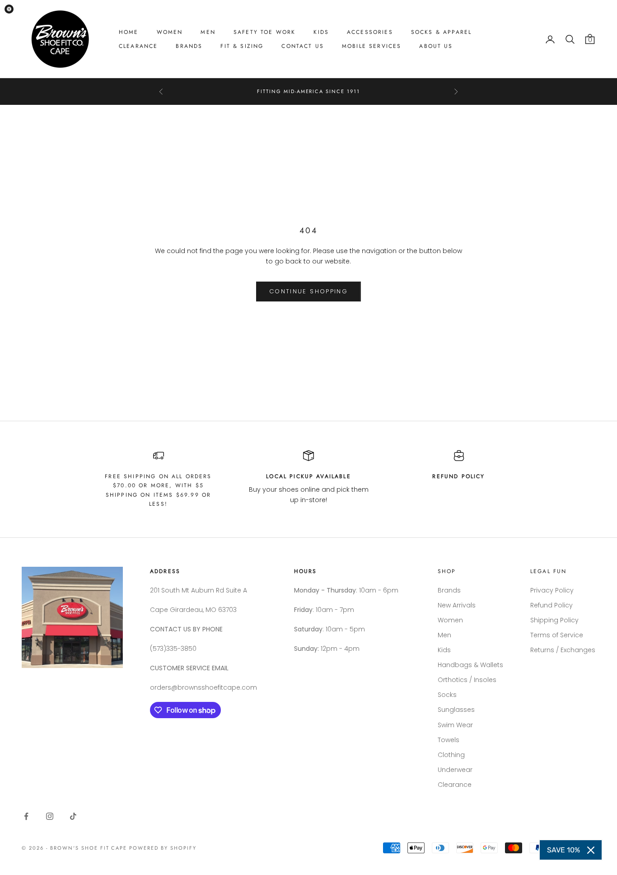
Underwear (455, 769)
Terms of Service (556, 635)
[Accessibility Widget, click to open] (9, 9)
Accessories (370, 32)
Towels (448, 739)
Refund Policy (551, 605)
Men (208, 32)
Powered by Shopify (162, 847)
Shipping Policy (554, 620)
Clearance (138, 46)
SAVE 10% (563, 850)
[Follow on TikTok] (73, 816)
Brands (189, 46)
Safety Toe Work (264, 32)
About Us (436, 46)
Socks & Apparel (441, 32)
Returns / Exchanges (562, 649)
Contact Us (302, 46)
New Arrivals (457, 605)
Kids (321, 32)
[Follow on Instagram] (49, 816)
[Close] (590, 850)
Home (129, 32)
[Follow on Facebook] (26, 816)
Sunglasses (456, 709)
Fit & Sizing (241, 46)
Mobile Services (371, 46)
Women (170, 32)
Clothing (451, 754)
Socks (447, 694)
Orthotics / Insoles (467, 679)
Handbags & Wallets (470, 664)
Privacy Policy (552, 590)
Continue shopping (308, 291)
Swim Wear (455, 724)
